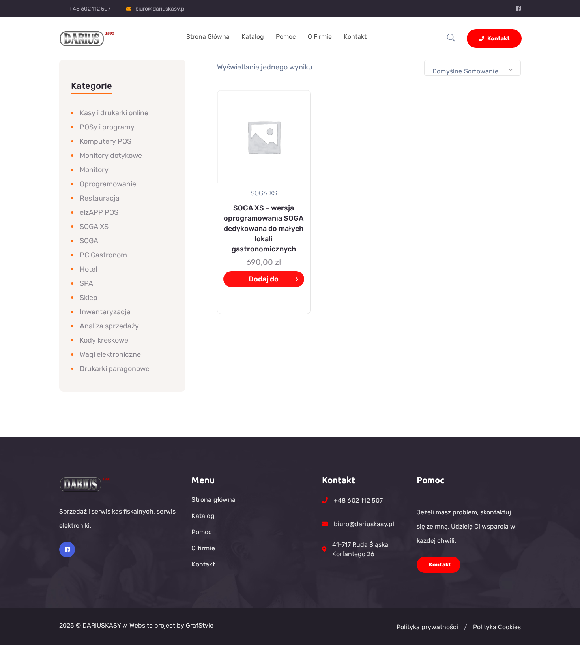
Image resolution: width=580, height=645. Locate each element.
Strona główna (208, 36)
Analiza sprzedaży (109, 326)
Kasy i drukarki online (114, 113)
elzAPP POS (99, 212)
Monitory (94, 169)
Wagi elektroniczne (110, 354)
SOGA (89, 240)
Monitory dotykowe (111, 155)
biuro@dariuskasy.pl (160, 9)
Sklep (88, 297)
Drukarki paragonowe (115, 368)
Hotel (88, 269)
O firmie (320, 36)
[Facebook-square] (67, 549)
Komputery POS (105, 141)
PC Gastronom (103, 255)
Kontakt (355, 36)
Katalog (252, 36)
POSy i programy (107, 127)
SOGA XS (94, 226)
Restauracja (100, 198)
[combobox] (472, 68)
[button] (465, 627)
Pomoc (286, 36)
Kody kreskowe (104, 340)
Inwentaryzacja (105, 312)
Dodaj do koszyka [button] (264, 281)
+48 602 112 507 (89, 9)
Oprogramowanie (108, 184)
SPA (86, 283)
